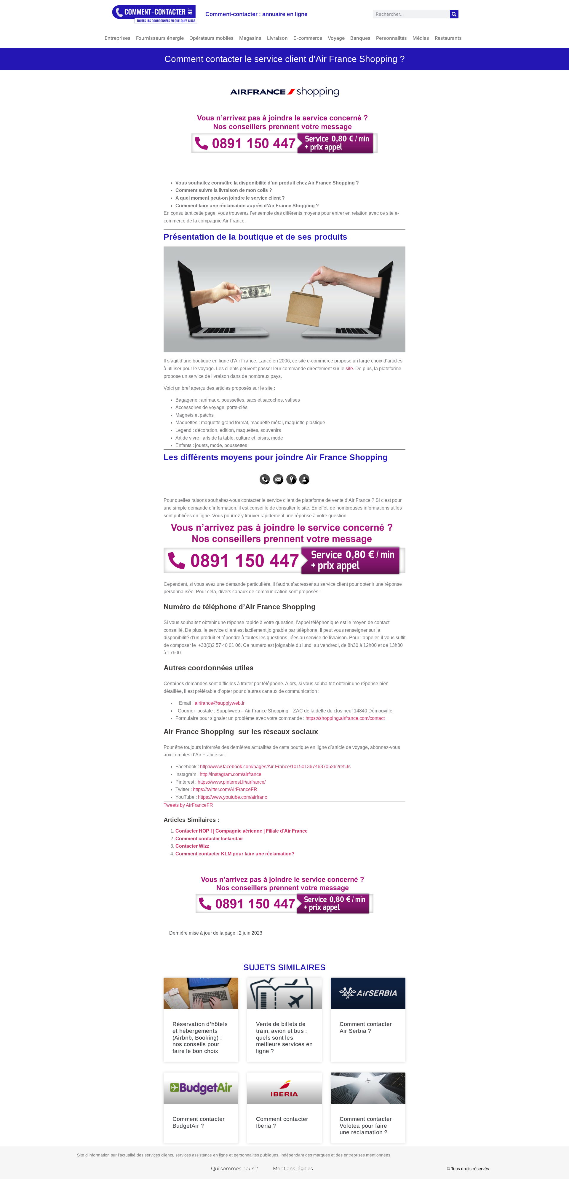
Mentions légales (293, 1168)
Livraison (277, 38)
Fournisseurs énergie (160, 38)
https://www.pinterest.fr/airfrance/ (232, 782)
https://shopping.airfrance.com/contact (345, 718)
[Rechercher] (454, 14)
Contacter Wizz (192, 846)
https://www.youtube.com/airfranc (232, 797)
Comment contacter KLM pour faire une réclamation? (235, 853)
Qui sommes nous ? (234, 1168)
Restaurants (448, 38)
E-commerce (307, 38)
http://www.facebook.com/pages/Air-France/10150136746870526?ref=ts (275, 766)
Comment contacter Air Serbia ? (366, 1027)
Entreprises (117, 38)
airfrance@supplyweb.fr (219, 703)
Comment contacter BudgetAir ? (198, 1122)
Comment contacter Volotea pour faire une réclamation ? (366, 1126)
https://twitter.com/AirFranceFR (225, 789)
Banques (360, 38)
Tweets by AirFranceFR (188, 805)
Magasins (250, 38)
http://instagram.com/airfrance (230, 774)
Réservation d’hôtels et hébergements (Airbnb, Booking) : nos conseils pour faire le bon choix (200, 1037)
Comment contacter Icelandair (209, 838)
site (349, 368)
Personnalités (391, 38)
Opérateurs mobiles (211, 38)
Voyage (336, 38)
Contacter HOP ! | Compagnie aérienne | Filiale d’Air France (241, 830)
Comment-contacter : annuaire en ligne (256, 14)
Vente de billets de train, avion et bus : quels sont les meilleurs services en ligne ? (284, 1037)
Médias (421, 38)
